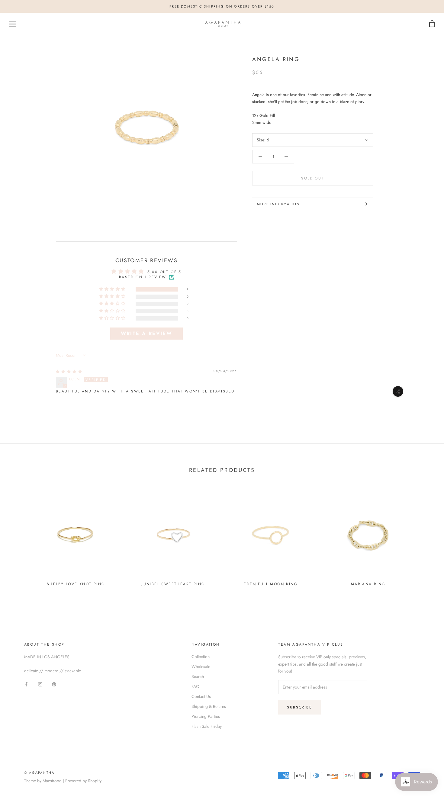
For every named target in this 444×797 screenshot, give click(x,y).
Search (197, 676)
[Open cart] (432, 24)
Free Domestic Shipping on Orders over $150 (221, 6)
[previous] (19, 538)
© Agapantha (39, 772)
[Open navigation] (12, 24)
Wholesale (200, 666)
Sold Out (312, 178)
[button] (113, 289)
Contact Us (201, 696)
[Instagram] (40, 683)
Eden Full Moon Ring (271, 584)
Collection (200, 656)
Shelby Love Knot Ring (76, 584)
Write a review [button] (146, 333)
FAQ (195, 686)
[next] (425, 538)
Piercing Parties (205, 716)
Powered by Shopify (83, 781)
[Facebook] (26, 683)
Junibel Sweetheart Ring (173, 584)
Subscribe (299, 707)
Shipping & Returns (208, 706)
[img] (69, 371)
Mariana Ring (368, 584)
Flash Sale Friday (206, 726)
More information (278, 204)
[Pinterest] (54, 683)
